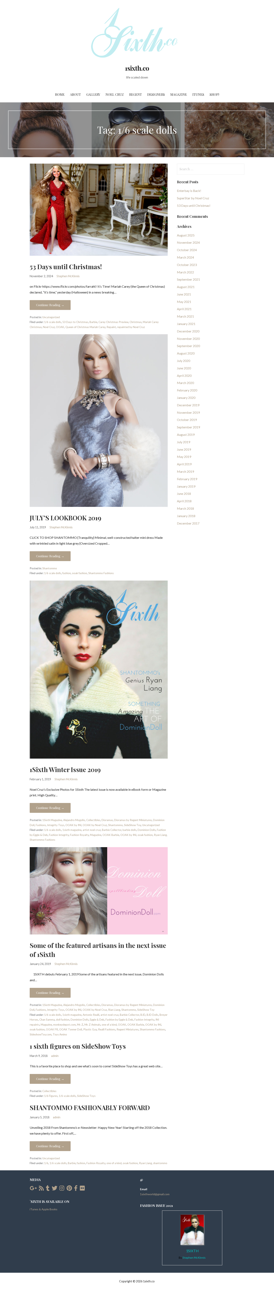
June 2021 (184, 294)
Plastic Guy (90, 1029)
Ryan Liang (160, 834)
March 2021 (185, 316)
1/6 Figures (51, 1095)
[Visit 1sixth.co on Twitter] (54, 1189)
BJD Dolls (152, 1014)
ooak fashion (79, 573)
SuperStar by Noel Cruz (193, 198)
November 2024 (188, 242)
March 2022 (185, 272)
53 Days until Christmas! (66, 266)
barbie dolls (129, 829)
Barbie (93, 322)
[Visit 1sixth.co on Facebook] (76, 1189)
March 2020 (185, 383)
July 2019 (183, 442)
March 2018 (185, 508)
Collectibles (93, 820)
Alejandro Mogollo (74, 820)
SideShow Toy (132, 825)
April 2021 (184, 309)
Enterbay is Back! (189, 191)
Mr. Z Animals (92, 1024)
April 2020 (184, 375)
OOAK (60, 327)
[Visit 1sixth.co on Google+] (33, 1189)
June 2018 (184, 493)
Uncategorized (51, 317)
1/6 (46, 1163)
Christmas (136, 322)
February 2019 (187, 479)
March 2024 (185, 257)
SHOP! (214, 94)
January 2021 (186, 324)
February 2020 (187, 390)
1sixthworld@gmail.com (154, 1194)
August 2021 (186, 287)
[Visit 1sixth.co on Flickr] (82, 1189)
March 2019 (185, 471)
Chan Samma (47, 1019)
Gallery (93, 94)
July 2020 (183, 361)
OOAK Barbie (110, 834)
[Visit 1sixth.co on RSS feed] (41, 1189)
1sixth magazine (71, 829)
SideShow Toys (86, 1095)
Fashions (41, 825)
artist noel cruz (92, 829)
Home (60, 94)
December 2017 (188, 523)
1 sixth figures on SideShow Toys (78, 1046)
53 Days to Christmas (75, 322)
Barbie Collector (111, 829)
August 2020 (186, 353)
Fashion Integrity (59, 834)
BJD (142, 1014)
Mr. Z (80, 1024)
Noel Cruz (115, 94)
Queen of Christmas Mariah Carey (85, 327)
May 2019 (184, 456)
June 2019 (184, 449)
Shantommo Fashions (101, 573)
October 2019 (187, 420)
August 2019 (186, 434)
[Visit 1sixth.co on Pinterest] (69, 1189)
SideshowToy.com (41, 1034)
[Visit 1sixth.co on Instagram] (61, 1189)
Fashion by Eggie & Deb (119, 1019)
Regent (135, 94)
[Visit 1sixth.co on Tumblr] (48, 1189)
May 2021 (184, 302)
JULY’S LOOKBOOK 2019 (65, 517)
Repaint (111, 327)
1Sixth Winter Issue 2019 (65, 769)
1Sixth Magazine (52, 820)
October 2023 (187, 265)
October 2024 (187, 250)
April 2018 (184, 501)
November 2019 (188, 412)
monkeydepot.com (64, 1024)
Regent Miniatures (128, 1029)
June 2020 (184, 368)
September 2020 (188, 346)
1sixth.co (137, 68)
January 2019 (186, 486)
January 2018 (186, 516)
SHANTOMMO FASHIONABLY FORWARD (90, 1107)
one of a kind (109, 1024)
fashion (66, 573)
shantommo (160, 1163)
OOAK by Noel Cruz (95, 825)
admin (55, 1056)
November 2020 (188, 338)
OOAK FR (52, 1029)
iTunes (198, 94)
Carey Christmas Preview (113, 322)
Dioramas (107, 820)
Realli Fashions (106, 1029)
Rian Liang (114, 1009)
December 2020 (188, 331)
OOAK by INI (73, 825)
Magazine (178, 94)
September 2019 (188, 427)
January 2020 (186, 397)
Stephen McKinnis (68, 276)
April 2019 (184, 464)
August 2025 (186, 235)
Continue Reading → (50, 305)
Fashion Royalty (79, 834)
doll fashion (62, 1019)
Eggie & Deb (97, 1019)
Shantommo (49, 568)
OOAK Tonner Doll (70, 1029)
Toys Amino (60, 1034)
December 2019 (188, 405)
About (75, 94)
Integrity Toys (55, 825)
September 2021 (188, 279)
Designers (156, 94)
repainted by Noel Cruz (131, 327)
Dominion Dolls (147, 829)
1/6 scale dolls (52, 322)
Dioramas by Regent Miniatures (133, 820)
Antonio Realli (91, 1014)
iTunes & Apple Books (43, 1209)
